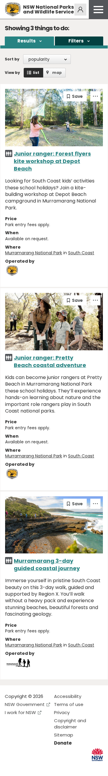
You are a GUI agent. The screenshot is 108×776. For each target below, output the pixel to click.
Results (26, 41)
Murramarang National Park (33, 253)
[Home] (13, 9)
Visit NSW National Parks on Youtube (36, 766)
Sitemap (63, 735)
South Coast (81, 253)
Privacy (62, 712)
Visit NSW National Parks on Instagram (23, 766)
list (36, 72)
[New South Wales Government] (97, 754)
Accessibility (67, 696)
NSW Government (25, 704)
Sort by (12, 59)
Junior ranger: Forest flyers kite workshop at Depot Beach (52, 161)
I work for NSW (20, 712)
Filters (76, 41)
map (57, 72)
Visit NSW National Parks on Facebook (10, 766)
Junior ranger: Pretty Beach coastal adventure (50, 361)
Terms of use (68, 704)
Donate (63, 743)
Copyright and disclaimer (70, 723)
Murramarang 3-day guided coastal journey (47, 564)
